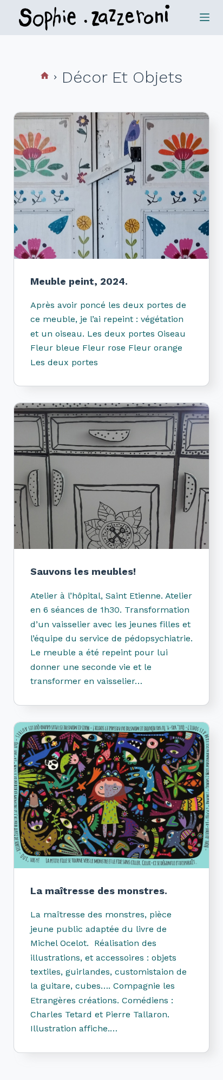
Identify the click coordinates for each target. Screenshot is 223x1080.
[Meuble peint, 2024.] (111, 185)
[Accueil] (45, 77)
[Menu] (204, 17)
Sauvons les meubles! (83, 571)
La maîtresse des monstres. (98, 890)
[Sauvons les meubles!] (111, 476)
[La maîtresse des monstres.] (111, 795)
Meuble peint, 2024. (79, 281)
